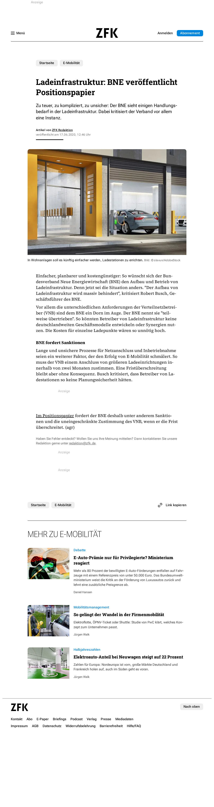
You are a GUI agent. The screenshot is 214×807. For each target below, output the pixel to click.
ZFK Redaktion (62, 130)
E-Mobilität (71, 63)
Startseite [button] (107, 33)
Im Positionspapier (55, 416)
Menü (20, 33)
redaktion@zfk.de (82, 443)
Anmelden (165, 33)
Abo (190, 33)
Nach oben (191, 707)
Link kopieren (176, 505)
